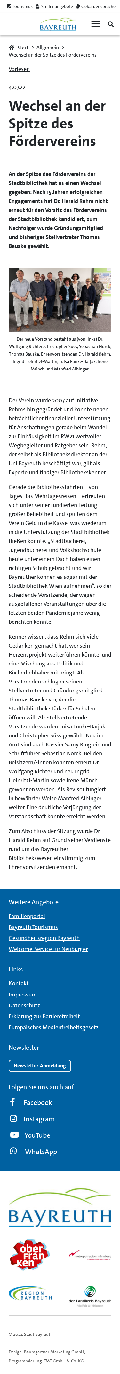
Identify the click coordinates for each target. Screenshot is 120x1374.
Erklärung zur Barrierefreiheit (44, 1016)
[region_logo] (30, 1293)
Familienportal (27, 916)
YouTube (37, 1135)
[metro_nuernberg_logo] (90, 1254)
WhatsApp (41, 1151)
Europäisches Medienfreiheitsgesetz (54, 1027)
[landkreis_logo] (90, 1296)
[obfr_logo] (30, 1255)
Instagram (39, 1119)
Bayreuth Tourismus (33, 927)
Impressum (23, 994)
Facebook (38, 1102)
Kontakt (19, 983)
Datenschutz (24, 1005)
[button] (110, 24)
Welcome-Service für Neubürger (48, 949)
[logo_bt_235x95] (58, 24)
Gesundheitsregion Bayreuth (44, 938)
